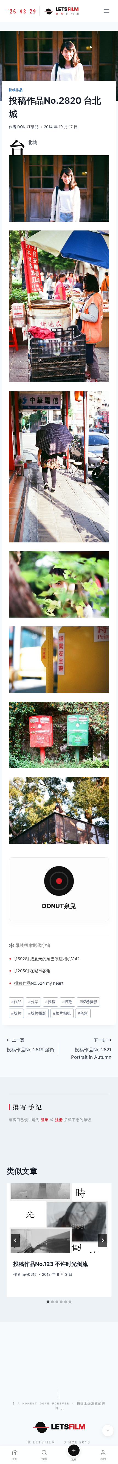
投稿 (18, 983)
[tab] (48, 1301)
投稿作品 (16, 90)
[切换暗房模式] (108, 1430)
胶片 (16, 1013)
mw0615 (29, 1274)
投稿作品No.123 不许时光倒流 (50, 1264)
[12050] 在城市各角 (32, 970)
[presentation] (59, 1218)
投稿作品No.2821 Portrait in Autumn (91, 1049)
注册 (59, 1119)
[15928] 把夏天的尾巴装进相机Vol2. (47, 958)
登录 (45, 1119)
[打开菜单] (106, 11)
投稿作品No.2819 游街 (30, 1045)
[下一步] (102, 1240)
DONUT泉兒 (27, 127)
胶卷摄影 (88, 1002)
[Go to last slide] (15, 1240)
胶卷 (67, 1002)
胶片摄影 (37, 1013)
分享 (33, 1002)
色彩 (83, 1013)
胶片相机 (62, 1013)
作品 (27, 983)
